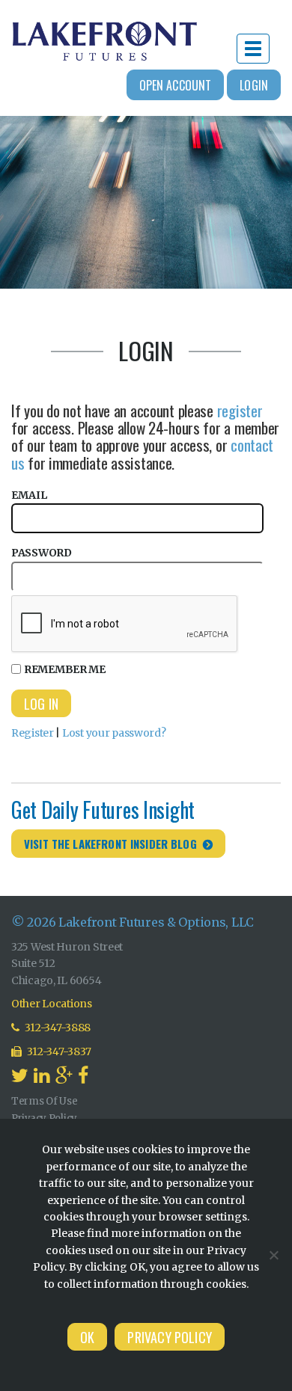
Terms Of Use (44, 1101)
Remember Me (65, 669)
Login (254, 85)
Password (41, 552)
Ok (87, 1337)
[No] (273, 1254)
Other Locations (51, 1003)
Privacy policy (169, 1337)
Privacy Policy (44, 1118)
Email (29, 495)
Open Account (175, 85)
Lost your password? (114, 733)
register (240, 410)
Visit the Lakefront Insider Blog (110, 843)
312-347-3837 (58, 1051)
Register (32, 733)
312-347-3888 (57, 1027)
